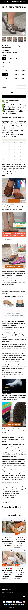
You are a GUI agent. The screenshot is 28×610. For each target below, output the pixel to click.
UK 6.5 (5, 78)
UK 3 (11, 70)
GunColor (10, 59)
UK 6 (23, 74)
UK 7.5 (17, 78)
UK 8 (23, 78)
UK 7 (11, 78)
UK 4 (23, 70)
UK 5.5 (17, 74)
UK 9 (4, 82)
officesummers (16, 607)
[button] (3, 7)
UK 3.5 (17, 70)
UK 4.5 (5, 74)
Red (4, 59)
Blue (10, 63)
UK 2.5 (5, 70)
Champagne (19, 59)
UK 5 (11, 74)
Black (4, 63)
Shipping (4, 52)
